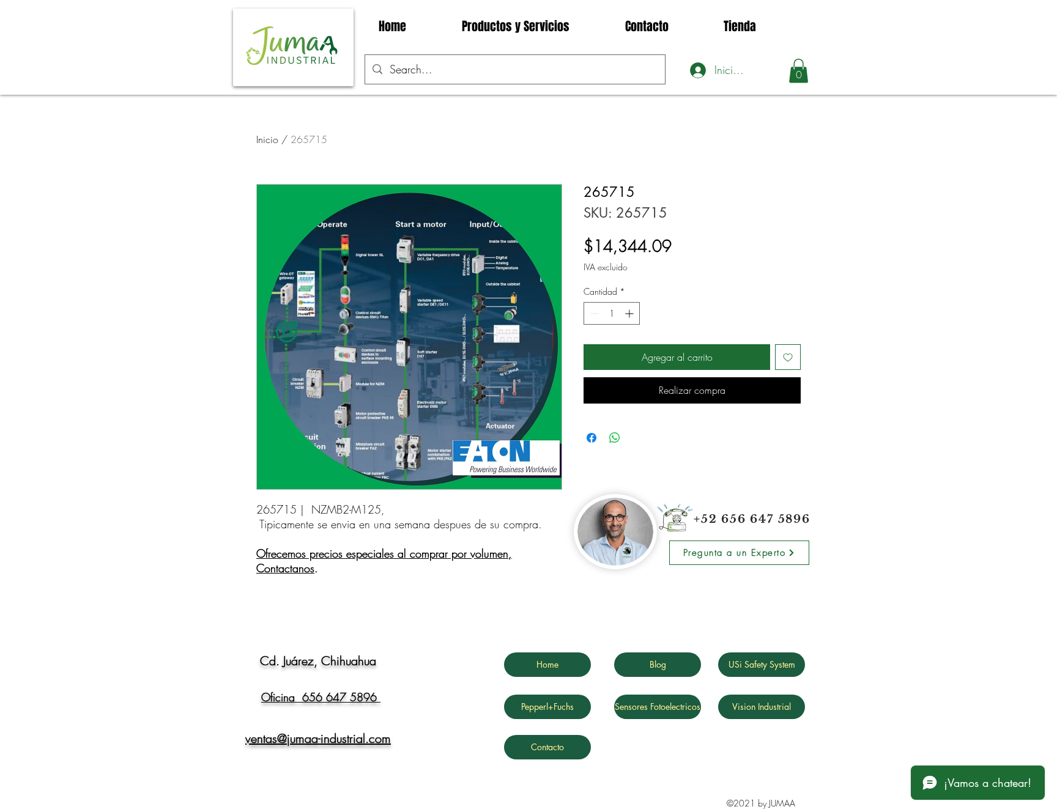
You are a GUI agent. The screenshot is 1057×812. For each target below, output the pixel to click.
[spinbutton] (612, 313)
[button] (798, 71)
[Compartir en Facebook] (591, 437)
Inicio (267, 139)
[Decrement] (593, 313)
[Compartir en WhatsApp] (614, 437)
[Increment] (630, 313)
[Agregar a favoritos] (788, 357)
